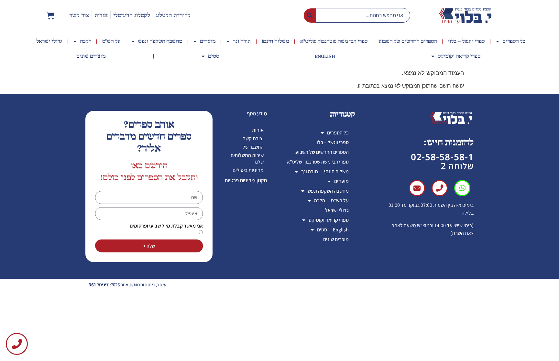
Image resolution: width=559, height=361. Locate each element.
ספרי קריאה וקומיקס (459, 56)
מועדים (207, 41)
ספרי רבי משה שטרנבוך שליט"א (333, 41)
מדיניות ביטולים (248, 170)
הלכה (85, 41)
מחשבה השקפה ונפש (160, 41)
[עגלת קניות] (50, 15)
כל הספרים (513, 41)
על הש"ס (111, 41)
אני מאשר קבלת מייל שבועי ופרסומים (166, 225)
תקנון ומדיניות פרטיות (246, 180)
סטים (213, 56)
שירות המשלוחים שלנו (247, 158)
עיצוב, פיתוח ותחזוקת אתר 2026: (127, 284)
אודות (258, 130)
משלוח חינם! (275, 41)
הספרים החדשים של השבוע (407, 41)
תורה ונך (242, 41)
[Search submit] (310, 15)
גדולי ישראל (49, 41)
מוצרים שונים (90, 56)
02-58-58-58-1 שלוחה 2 (442, 161)
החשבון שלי (252, 146)
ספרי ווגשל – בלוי (466, 41)
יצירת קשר (253, 138)
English (325, 56)
